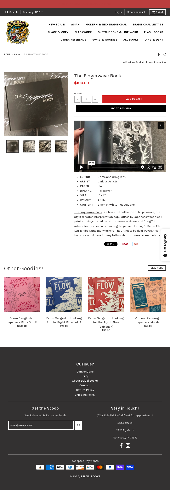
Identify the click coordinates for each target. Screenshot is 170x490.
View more (157, 268)
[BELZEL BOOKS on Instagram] (164, 55)
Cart (159, 12)
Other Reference (73, 39)
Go (78, 425)
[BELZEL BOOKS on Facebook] (159, 55)
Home (7, 54)
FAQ (85, 376)
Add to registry (120, 108)
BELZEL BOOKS (90, 476)
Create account (136, 12)
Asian (75, 24)
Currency (28, 12)
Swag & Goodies (104, 39)
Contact (85, 385)
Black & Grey (58, 32)
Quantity (79, 93)
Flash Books (153, 32)
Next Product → (157, 62)
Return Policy (85, 390)
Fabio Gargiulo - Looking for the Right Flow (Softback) (106, 322)
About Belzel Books (85, 380)
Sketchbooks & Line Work (118, 32)
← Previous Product (133, 62)
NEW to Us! (57, 24)
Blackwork (83, 32)
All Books (131, 39)
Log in (118, 12)
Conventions (85, 371)
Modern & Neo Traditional (106, 24)
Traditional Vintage (148, 24)
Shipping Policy (85, 395)
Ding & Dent (154, 39)
